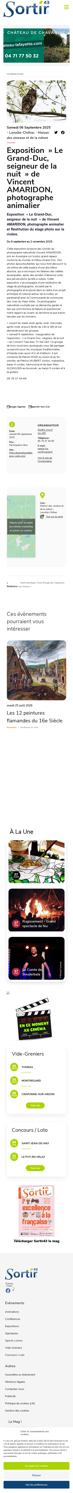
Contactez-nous (14, 1389)
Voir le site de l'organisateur (45, 459)
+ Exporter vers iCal (39, 406)
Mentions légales (15, 1382)
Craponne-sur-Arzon (38, 1094)
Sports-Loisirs (14, 1341)
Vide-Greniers (13, 1348)
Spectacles (11, 1333)
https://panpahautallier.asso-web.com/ (21, 454)
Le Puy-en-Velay (33, 1157)
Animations (12, 1312)
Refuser (36, 1475)
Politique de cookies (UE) (20, 1403)
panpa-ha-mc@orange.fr (45, 450)
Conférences (12, 1319)
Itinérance (12, 584)
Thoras (27, 1067)
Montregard (31, 1081)
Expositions (12, 1326)
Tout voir (35, 1105)
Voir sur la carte (54, 516)
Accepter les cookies (36, 1465)
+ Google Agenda (16, 406)
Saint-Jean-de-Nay (35, 1143)
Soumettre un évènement (20, 1375)
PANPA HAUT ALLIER (45, 431)
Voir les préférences (36, 1484)
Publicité (10, 1396)
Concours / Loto (14, 1355)
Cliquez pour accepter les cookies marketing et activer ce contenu (21, 526)
